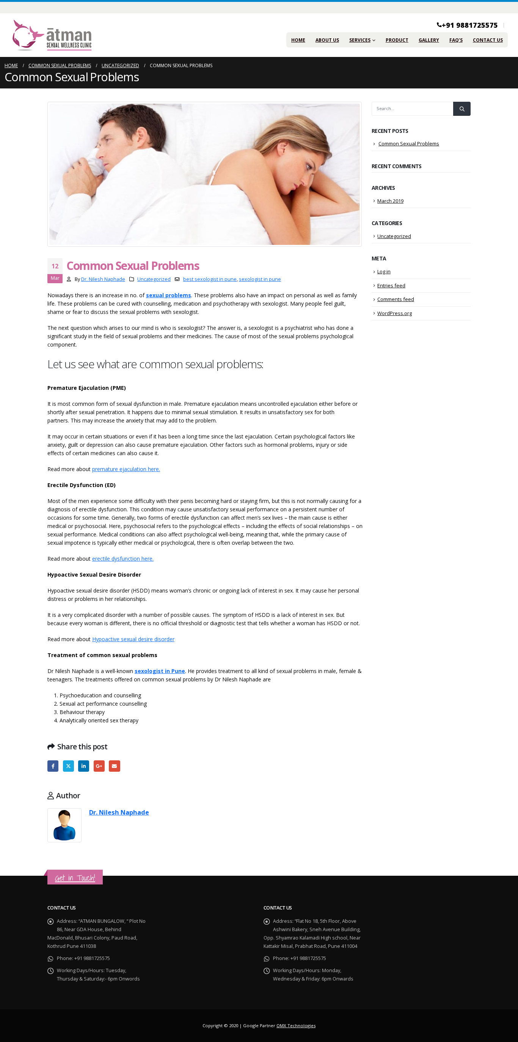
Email (114, 765)
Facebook (52, 765)
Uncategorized (154, 279)
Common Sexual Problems (408, 143)
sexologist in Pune (160, 671)
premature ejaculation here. (126, 469)
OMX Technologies (296, 1025)
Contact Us (488, 40)
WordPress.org (394, 313)
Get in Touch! (75, 878)
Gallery (429, 40)
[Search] (462, 108)
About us (327, 40)
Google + (99, 765)
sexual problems (168, 295)
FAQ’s (456, 40)
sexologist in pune (260, 279)
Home (298, 40)
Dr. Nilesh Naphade (103, 279)
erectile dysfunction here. (123, 558)
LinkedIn (83, 765)
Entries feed (391, 285)
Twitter (68, 765)
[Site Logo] (52, 35)
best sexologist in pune (210, 279)
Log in (384, 271)
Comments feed (395, 299)
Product (397, 40)
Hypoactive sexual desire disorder (133, 639)
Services (359, 40)
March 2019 (390, 200)
